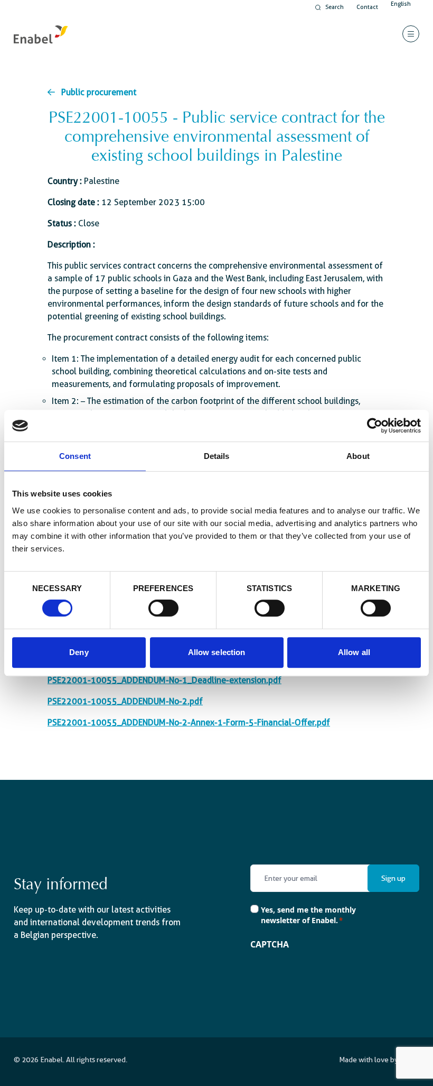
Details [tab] (217, 456)
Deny (78, 652)
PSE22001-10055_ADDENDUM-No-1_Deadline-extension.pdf (164, 680)
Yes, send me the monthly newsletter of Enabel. (308, 915)
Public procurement (98, 92)
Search (334, 7)
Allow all (354, 652)
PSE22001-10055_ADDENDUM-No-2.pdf (125, 701)
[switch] (163, 608)
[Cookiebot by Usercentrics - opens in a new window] (374, 426)
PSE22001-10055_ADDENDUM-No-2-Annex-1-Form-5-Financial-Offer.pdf (189, 722)
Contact (367, 7)
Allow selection (217, 652)
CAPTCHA (269, 944)
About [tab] (358, 456)
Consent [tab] (75, 456)
